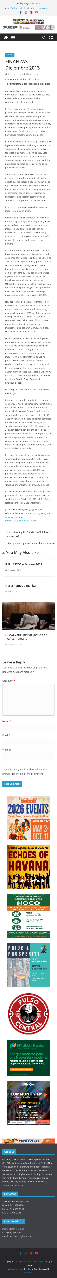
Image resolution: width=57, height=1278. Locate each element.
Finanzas (9, 55)
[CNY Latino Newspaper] (5, 37)
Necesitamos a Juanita (20, 586)
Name (6, 721)
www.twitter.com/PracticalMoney (20, 520)
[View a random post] (51, 37)
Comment (8, 680)
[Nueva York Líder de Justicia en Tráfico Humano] (28, 604)
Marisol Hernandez (34, 74)
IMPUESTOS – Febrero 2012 (23, 564)
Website (6, 749)
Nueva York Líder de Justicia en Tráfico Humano (26, 637)
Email (6, 735)
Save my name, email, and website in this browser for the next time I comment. (24, 771)
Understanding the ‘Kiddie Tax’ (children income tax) (28, 534)
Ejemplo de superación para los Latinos (29, 543)
